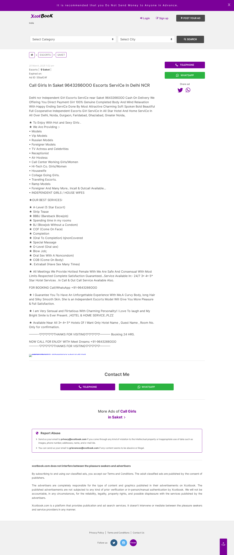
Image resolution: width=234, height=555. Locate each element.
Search (191, 39)
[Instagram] (123, 542)
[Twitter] (181, 90)
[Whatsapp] (189, 90)
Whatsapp (187, 75)
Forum (133, 542)
